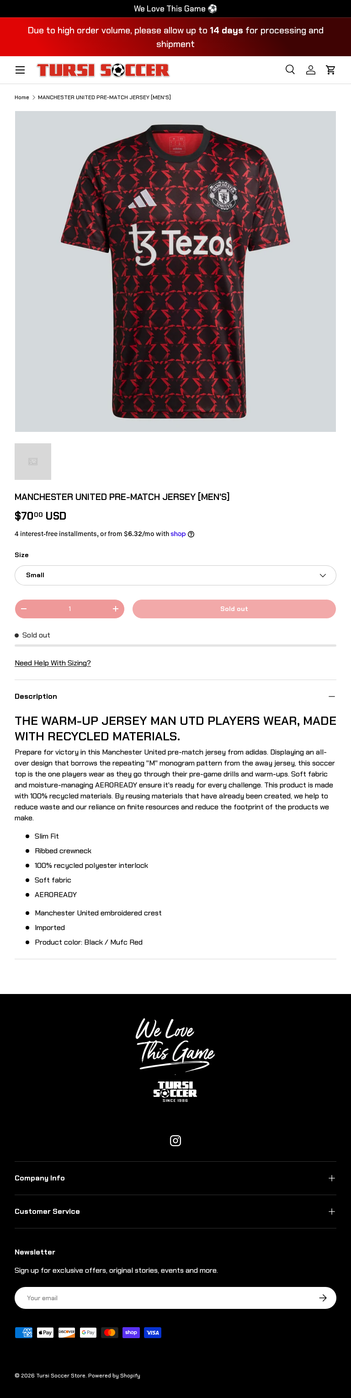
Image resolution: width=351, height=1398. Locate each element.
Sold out (234, 609)
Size (21, 555)
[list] (175, 271)
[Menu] (20, 70)
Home (22, 97)
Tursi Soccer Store (60, 1375)
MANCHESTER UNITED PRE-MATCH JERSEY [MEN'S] (104, 97)
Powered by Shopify (114, 1375)
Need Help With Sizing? (53, 663)
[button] (331, 70)
